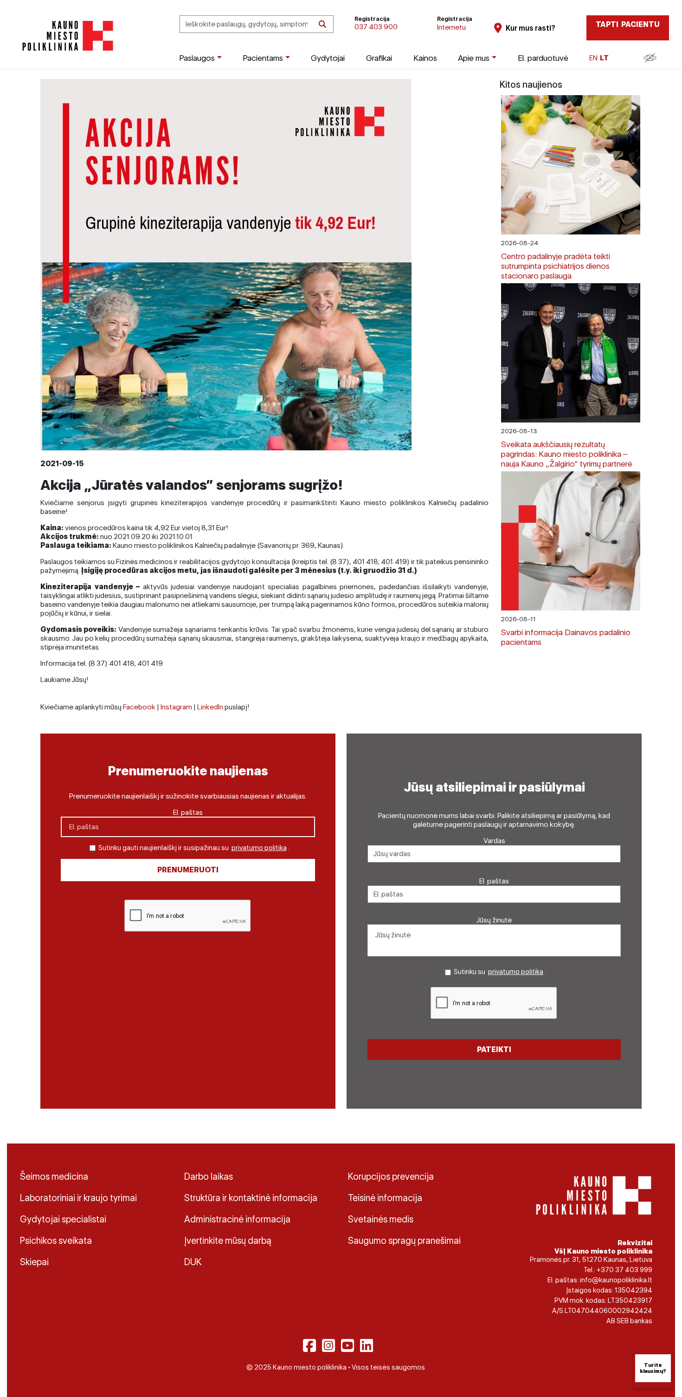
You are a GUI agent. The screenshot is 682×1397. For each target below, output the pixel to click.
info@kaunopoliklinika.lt (616, 1280)
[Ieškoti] (322, 24)
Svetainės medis (380, 1219)
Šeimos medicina (54, 1176)
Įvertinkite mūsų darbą (227, 1240)
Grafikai (379, 58)
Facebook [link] (139, 706)
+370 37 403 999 (624, 1270)
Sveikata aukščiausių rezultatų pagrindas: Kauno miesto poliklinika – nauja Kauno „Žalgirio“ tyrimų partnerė (566, 453)
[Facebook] (309, 1345)
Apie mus (473, 58)
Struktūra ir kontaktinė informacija (250, 1197)
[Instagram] (328, 1345)
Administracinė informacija (237, 1219)
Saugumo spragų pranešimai (404, 1240)
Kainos (425, 58)
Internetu (451, 27)
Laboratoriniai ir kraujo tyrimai (78, 1197)
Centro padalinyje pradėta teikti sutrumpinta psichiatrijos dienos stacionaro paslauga (555, 265)
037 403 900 (376, 26)
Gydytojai (328, 58)
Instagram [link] (176, 706)
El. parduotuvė (543, 58)
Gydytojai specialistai (63, 1219)
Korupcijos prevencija (391, 1176)
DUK (193, 1261)
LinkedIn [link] (210, 706)
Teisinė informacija (385, 1197)
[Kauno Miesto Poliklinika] (66, 36)
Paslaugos (197, 58)
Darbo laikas (208, 1176)
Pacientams (263, 58)
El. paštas (188, 812)
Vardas (494, 840)
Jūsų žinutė (494, 920)
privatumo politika (259, 848)
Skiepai (34, 1261)
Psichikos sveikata (56, 1240)
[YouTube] (347, 1345)
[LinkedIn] (366, 1345)
